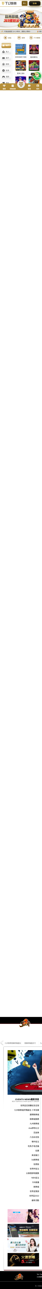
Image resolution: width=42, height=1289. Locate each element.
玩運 (37, 1151)
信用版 (36, 1164)
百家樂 (36, 1133)
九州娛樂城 (34, 1124)
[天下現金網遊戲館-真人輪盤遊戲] (23, 1216)
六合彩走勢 (34, 1137)
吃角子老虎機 (33, 1146)
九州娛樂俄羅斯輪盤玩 (13, 1043)
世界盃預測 (34, 1191)
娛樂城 (36, 1187)
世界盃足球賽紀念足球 (29, 1106)
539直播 (35, 1182)
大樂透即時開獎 (32, 1173)
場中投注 (35, 1142)
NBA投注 (35, 1178)
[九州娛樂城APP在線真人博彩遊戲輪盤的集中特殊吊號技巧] (23, 1245)
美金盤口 (35, 1155)
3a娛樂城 (35, 1160)
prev (2, 1043)
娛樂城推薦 (34, 1119)
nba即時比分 (33, 1128)
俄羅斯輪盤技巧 (30, 1043)
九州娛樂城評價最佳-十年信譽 (26, 1110)
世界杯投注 (34, 1169)
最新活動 (35, 1200)
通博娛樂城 (34, 1115)
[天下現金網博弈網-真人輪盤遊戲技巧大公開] (18, 1277)
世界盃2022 (34, 1196)
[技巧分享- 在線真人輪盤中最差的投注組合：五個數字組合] (23, 1230)
